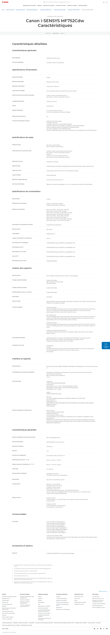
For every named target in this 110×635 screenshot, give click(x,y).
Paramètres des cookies (26, 625)
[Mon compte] (104, 2)
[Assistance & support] (77, 5)
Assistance (62, 33)
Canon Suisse (5, 628)
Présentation (48, 33)
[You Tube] (106, 628)
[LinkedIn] (100, 628)
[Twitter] (103, 628)
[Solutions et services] (66, 5)
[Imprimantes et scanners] (55, 5)
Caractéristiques (55, 33)
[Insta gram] (97, 628)
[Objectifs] (42, 5)
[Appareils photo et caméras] (36, 5)
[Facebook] (94, 628)
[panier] (107, 2)
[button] (106, 345)
